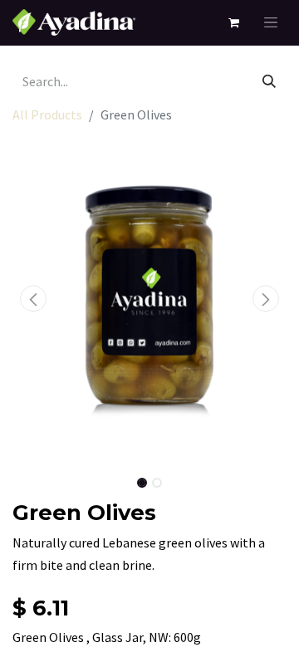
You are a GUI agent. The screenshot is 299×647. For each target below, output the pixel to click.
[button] (33, 298)
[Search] (269, 81)
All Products (47, 114)
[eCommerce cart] (233, 22)
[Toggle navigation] (271, 23)
